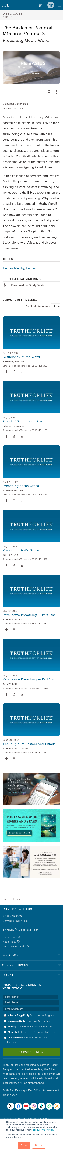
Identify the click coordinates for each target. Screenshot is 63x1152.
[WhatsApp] (49, 1106)
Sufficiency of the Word (21, 357)
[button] (49, 92)
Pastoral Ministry (13, 268)
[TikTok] (41, 1106)
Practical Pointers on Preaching (28, 421)
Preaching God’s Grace (21, 550)
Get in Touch (10, 937)
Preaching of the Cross (21, 486)
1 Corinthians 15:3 (13, 490)
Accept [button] (24, 1144)
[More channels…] (56, 1106)
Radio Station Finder (15, 946)
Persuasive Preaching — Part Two (29, 679)
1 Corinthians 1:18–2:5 (15, 748)
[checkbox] (31, 1029)
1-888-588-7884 (28, 929)
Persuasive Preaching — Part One (29, 615)
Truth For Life (5, 4)
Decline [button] (39, 1144)
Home (16, 899)
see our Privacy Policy (43, 1129)
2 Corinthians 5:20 (13, 619)
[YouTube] (26, 1106)
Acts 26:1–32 (10, 684)
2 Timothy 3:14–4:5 (13, 361)
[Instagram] (33, 1106)
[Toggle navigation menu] (59, 5)
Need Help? (10, 941)
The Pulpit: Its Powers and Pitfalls (29, 744)
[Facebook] (18, 1106)
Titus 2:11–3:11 (11, 555)
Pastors (31, 268)
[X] (10, 1106)
